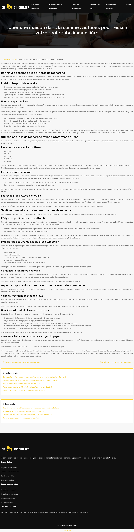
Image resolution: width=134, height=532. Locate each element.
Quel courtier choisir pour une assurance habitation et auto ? (24, 390)
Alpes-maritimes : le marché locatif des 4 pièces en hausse (23, 411)
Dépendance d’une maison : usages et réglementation (21, 418)
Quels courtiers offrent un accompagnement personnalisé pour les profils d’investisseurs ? (34, 377)
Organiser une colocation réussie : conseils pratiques (21, 362)
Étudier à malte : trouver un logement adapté (115, 362)
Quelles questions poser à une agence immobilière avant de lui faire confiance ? (30, 380)
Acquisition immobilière (35, 7)
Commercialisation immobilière (55, 7)
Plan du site (67, 531)
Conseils (128, 5)
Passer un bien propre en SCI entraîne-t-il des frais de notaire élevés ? (27, 387)
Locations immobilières (76, 7)
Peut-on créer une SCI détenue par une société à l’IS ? (22, 384)
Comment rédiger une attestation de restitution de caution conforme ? (27, 415)
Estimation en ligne (95, 7)
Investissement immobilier (111, 7)
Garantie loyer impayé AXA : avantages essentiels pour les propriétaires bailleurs (31, 408)
